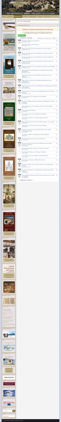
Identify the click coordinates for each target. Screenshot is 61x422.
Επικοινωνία (47, 16)
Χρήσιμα (40, 16)
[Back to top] (58, 419)
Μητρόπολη (9, 16)
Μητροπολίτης (18, 16)
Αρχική (4, 16)
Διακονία (25, 16)
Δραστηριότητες (32, 16)
